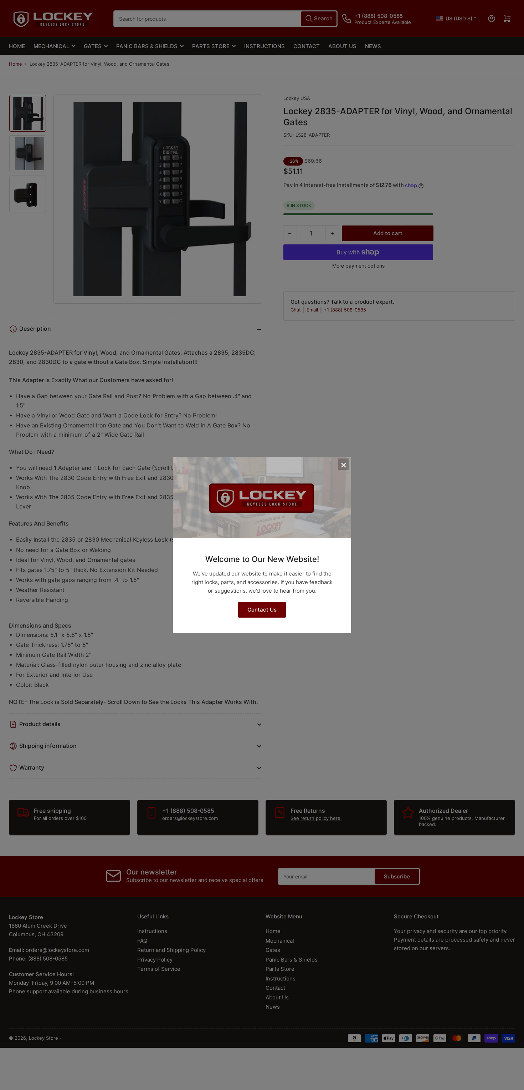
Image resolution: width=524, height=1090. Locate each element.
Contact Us (262, 609)
